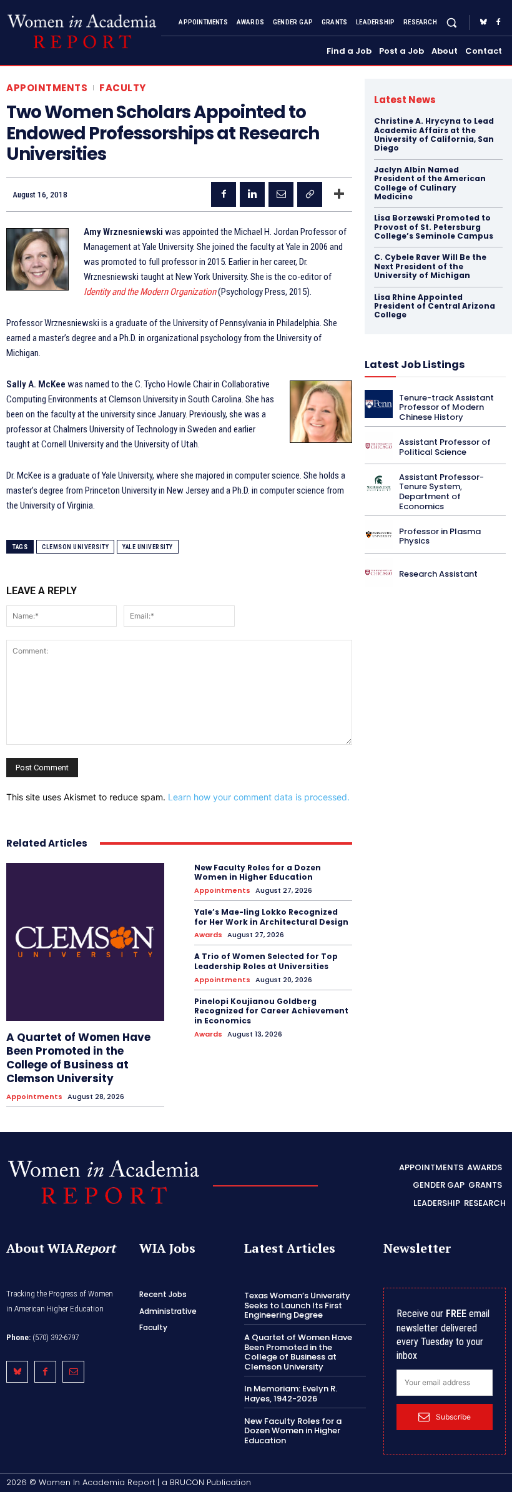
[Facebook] (498, 22)
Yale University (147, 547)
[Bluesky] (483, 22)
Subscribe (453, 1416)
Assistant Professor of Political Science (445, 447)
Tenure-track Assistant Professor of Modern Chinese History (446, 407)
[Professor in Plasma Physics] (379, 534)
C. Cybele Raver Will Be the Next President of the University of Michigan (430, 266)
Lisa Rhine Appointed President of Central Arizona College (434, 306)
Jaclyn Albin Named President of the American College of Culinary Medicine (430, 183)
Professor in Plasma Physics (440, 536)
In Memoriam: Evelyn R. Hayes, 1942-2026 (290, 1394)
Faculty (122, 87)
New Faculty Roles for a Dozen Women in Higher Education (257, 872)
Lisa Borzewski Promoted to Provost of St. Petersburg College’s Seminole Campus (433, 226)
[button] (451, 22)
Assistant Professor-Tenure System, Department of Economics (441, 491)
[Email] (280, 194)
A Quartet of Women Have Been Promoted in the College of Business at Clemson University (78, 1058)
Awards (208, 935)
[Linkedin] (252, 194)
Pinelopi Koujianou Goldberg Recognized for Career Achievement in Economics (271, 1011)
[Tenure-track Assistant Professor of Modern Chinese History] (379, 404)
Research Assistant (438, 574)
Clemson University (75, 547)
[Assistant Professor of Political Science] (379, 446)
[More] (339, 194)
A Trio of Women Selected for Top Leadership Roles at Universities (266, 961)
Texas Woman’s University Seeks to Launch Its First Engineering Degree (297, 1305)
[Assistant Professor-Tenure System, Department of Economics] (379, 483)
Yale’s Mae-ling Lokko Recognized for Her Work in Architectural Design (271, 917)
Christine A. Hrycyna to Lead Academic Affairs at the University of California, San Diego (434, 134)
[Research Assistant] (379, 572)
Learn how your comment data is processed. (259, 797)
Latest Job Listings (415, 364)
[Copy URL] (309, 194)
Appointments (46, 87)
